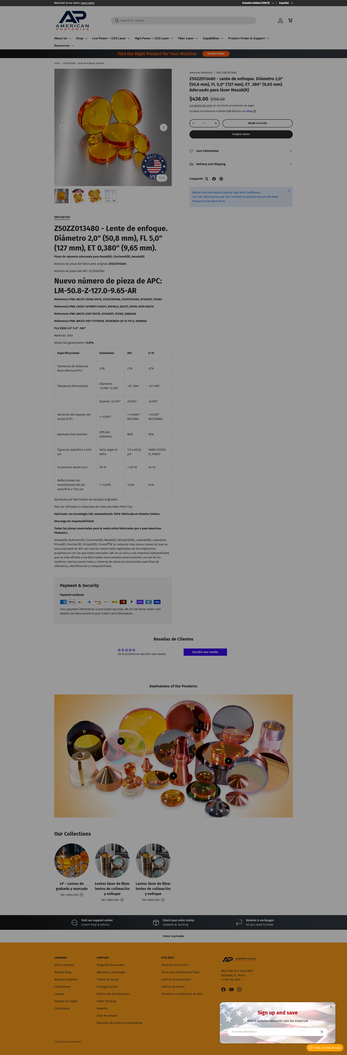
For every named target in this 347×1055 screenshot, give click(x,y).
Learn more (87, 3)
